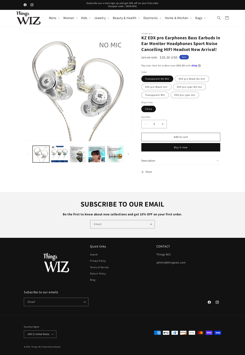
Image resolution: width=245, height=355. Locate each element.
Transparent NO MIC (157, 78)
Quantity (145, 116)
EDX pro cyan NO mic (189, 86)
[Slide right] (128, 154)
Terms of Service (99, 267)
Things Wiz (36, 346)
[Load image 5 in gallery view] (115, 154)
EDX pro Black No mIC (192, 78)
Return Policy (98, 273)
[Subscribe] (151, 224)
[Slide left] (28, 154)
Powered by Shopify (51, 346)
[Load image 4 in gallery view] (96, 154)
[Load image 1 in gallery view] (41, 154)
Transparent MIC (155, 95)
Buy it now (181, 147)
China (148, 109)
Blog (92, 279)
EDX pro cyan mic (184, 95)
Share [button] (148, 171)
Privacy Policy (98, 260)
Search (94, 254)
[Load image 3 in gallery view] (78, 154)
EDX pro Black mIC (156, 86)
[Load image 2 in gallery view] (59, 154)
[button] (54, 18)
